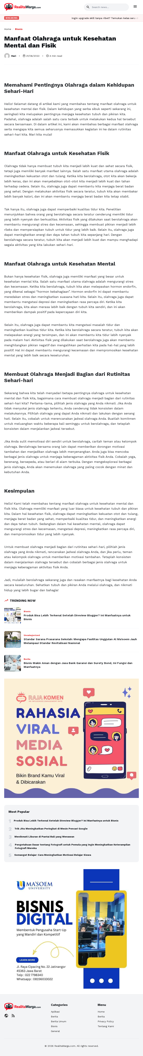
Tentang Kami (106, 1026)
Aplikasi (55, 1011)
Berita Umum (58, 1021)
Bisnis (18, 29)
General (55, 1031)
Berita (54, 1016)
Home (7, 29)
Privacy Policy (106, 1021)
